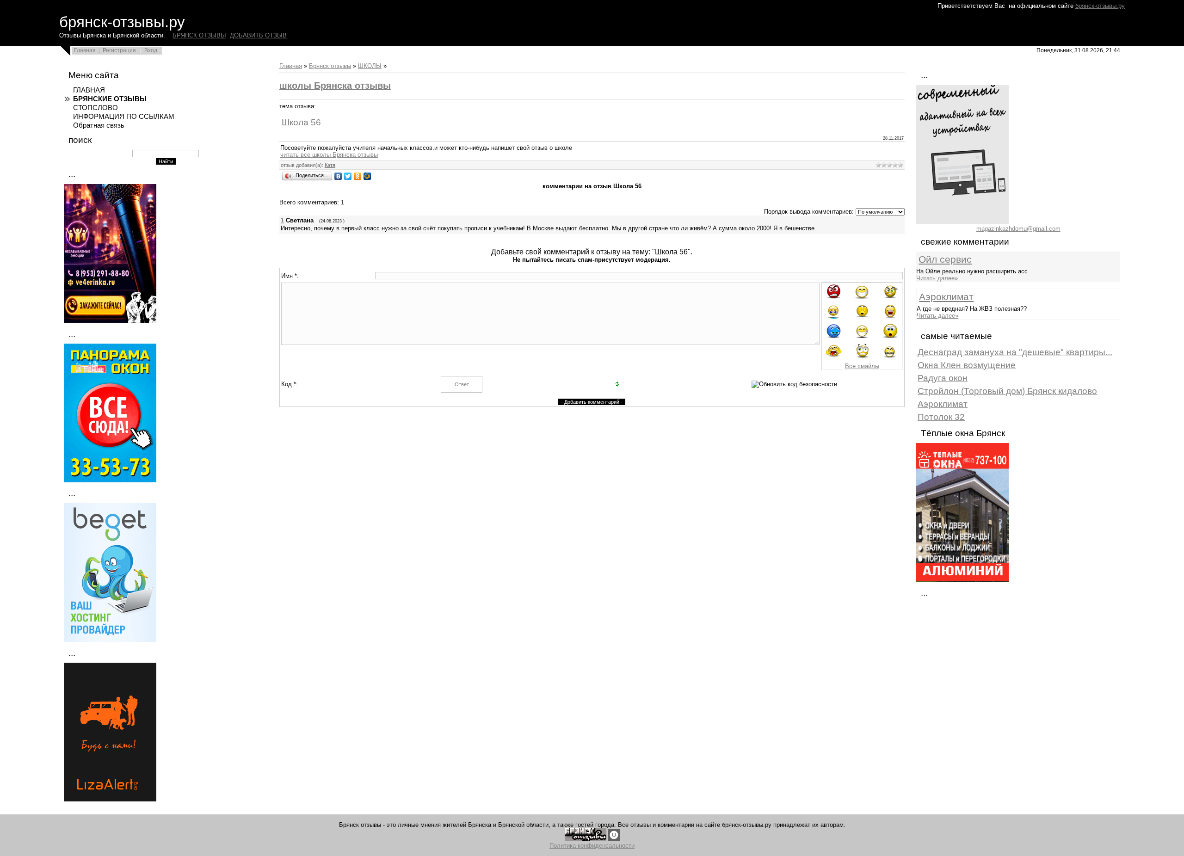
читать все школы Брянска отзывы (329, 154)
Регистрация (119, 50)
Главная (85, 50)
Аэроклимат (946, 296)
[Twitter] (348, 176)
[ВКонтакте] (338, 176)
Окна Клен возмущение (967, 365)
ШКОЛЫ (370, 65)
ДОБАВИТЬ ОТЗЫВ (258, 35)
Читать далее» (937, 278)
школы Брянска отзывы (335, 85)
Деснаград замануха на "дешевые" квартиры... (1015, 352)
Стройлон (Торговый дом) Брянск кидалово (1007, 391)
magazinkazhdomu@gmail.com (1018, 228)
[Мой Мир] (367, 176)
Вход (150, 50)
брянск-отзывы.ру (1100, 5)
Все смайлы (862, 366)
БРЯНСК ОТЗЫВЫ (199, 35)
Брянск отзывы (330, 65)
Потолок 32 (941, 417)
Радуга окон (943, 378)
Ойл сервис (945, 259)
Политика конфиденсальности (592, 845)
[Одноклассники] (358, 176)
